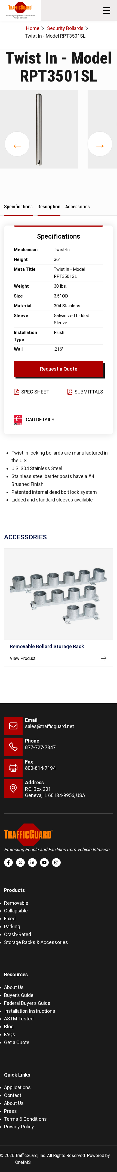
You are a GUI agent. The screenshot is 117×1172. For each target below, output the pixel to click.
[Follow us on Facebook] (8, 862)
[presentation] (17, 144)
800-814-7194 (40, 768)
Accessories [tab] (77, 206)
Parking (12, 926)
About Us (14, 987)
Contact (12, 1095)
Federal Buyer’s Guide (27, 1003)
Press (10, 1111)
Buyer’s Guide (18, 995)
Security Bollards (65, 28)
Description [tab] (49, 206)
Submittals (89, 392)
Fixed (10, 918)
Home (32, 28)
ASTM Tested (18, 1018)
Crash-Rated (17, 934)
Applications (17, 1087)
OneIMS (23, 1162)
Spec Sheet (35, 392)
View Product (22, 658)
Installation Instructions (29, 1011)
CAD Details (40, 419)
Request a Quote (58, 369)
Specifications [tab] (18, 206)
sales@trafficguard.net (49, 726)
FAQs (9, 1034)
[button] (106, 10)
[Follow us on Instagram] (56, 862)
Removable (16, 903)
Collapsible (16, 910)
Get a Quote (16, 1042)
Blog (9, 1026)
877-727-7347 (40, 747)
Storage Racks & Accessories (36, 942)
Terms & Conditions (25, 1119)
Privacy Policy (19, 1126)
